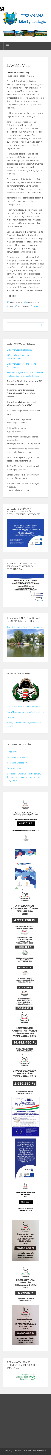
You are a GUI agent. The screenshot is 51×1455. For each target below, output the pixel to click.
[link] (2, 9)
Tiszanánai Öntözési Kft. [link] (17, 763)
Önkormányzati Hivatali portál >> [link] (21, 350)
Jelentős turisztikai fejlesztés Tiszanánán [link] (24, 627)
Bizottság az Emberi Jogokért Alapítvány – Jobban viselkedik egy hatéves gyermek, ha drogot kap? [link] (25, 777)
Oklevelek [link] (11, 717)
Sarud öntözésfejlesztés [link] (17, 757)
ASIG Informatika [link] (39, 1450)
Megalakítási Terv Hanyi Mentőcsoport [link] (23, 707)
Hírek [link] (36, 306)
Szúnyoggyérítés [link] (14, 768)
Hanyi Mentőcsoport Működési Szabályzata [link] (25, 712)
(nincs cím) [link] (12, 752)
